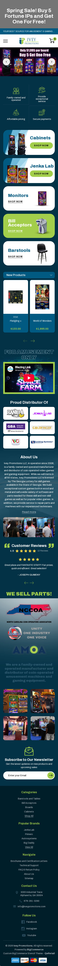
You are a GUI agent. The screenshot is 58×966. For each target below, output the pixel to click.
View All (29, 847)
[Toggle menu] (5, 41)
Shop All (29, 816)
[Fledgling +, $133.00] (16, 297)
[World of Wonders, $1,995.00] (42, 297)
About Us (29, 874)
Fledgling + (15, 321)
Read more (29, 511)
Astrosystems (29, 838)
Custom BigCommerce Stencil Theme (23, 953)
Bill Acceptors (29, 803)
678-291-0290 (31, 901)
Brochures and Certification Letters (29, 861)
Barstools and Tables (29, 799)
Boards (29, 807)
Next (51, 61)
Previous (6, 61)
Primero (29, 834)
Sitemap (29, 878)
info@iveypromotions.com (31, 906)
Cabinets (29, 811)
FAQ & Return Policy (29, 870)
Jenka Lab (29, 830)
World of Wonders (42, 321)
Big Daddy (29, 843)
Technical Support (29, 865)
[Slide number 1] (29, 61)
